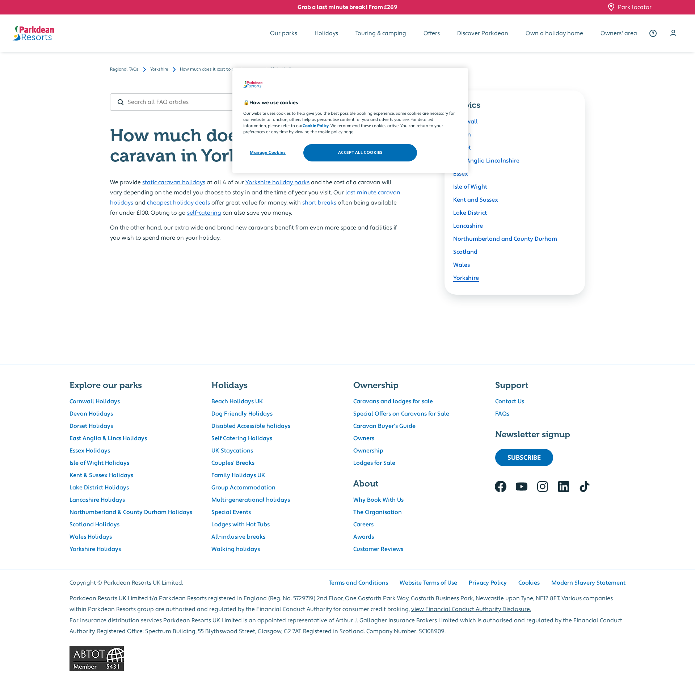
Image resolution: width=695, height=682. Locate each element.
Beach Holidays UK (237, 401)
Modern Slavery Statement (588, 582)
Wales (461, 265)
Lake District (470, 212)
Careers (363, 524)
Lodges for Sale (374, 463)
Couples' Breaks (232, 463)
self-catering (204, 212)
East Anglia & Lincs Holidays (108, 438)
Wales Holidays (91, 536)
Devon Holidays (91, 413)
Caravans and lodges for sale (393, 401)
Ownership (368, 450)
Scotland (465, 252)
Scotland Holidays (94, 524)
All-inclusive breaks (238, 536)
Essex (460, 173)
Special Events (231, 512)
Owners (363, 438)
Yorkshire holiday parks (277, 182)
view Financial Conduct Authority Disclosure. (471, 609)
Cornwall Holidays (95, 401)
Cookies (529, 582)
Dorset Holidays (91, 426)
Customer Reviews (378, 549)
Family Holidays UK (238, 475)
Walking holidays (235, 549)
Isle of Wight (470, 186)
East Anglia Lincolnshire (486, 160)
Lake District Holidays (99, 487)
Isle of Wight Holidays (99, 463)
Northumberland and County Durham (505, 239)
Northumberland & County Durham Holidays (131, 512)
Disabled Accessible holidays (250, 426)
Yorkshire (466, 278)
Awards (363, 536)
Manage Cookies (268, 152)
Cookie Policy (316, 126)
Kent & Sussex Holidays (101, 475)
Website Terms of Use (428, 582)
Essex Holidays (90, 450)
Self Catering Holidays (241, 438)
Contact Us (509, 401)
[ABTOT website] (348, 658)
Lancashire (468, 226)
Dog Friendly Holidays (242, 413)
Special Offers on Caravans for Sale (401, 413)
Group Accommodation (243, 487)
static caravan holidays (173, 182)
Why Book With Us (378, 500)
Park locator (635, 7)
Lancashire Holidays (97, 500)
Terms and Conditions (358, 582)
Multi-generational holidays (250, 500)
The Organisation (377, 512)
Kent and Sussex (475, 199)
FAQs (502, 413)
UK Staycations (232, 450)
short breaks (319, 202)
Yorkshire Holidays (95, 549)
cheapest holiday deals (178, 202)
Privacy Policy (488, 582)
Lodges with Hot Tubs (240, 524)
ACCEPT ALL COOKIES (360, 152)
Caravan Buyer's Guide (384, 426)
